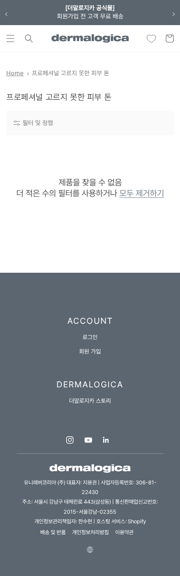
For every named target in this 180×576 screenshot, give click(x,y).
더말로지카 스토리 (90, 400)
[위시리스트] (151, 38)
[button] (10, 38)
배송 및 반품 (53, 532)
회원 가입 (90, 351)
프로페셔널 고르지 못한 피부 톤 (70, 73)
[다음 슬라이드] (173, 14)
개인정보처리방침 (90, 532)
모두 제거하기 (141, 193)
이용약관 (124, 532)
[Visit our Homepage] (90, 38)
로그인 (90, 337)
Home (14, 73)
